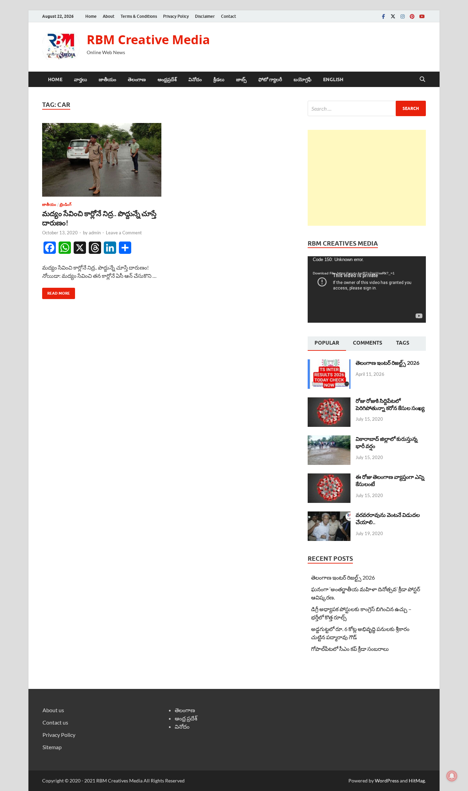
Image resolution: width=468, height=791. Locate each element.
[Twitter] (393, 16)
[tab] (327, 343)
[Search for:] (367, 108)
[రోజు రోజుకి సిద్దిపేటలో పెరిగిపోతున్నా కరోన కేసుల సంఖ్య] (329, 401)
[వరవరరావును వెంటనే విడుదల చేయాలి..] (329, 515)
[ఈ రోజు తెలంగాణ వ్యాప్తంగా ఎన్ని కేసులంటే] (329, 477)
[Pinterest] (412, 16)
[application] (367, 289)
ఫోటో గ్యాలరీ (270, 79)
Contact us (55, 722)
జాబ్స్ (241, 79)
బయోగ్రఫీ (302, 79)
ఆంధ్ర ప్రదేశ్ (186, 718)
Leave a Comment (124, 232)
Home (91, 16)
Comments (367, 343)
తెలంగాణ (137, 79)
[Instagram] (402, 16)
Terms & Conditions (139, 16)
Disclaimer (205, 16)
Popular (327, 343)
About (108, 16)
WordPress (387, 780)
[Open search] (422, 79)
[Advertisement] (367, 178)
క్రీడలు (218, 79)
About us (53, 710)
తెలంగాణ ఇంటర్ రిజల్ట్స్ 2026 (387, 362)
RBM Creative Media (148, 39)
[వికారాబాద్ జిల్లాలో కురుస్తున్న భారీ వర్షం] (329, 439)
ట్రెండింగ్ (65, 204)
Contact (228, 16)
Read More (56, 292)
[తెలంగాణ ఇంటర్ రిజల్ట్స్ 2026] (329, 363)
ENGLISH (333, 79)
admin (95, 232)
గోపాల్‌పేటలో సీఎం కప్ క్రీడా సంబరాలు (350, 648)
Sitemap (52, 747)
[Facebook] (383, 16)
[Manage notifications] (451, 775)
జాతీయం (107, 79)
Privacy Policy (176, 16)
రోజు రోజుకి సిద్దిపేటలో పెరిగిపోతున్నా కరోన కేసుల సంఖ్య (390, 404)
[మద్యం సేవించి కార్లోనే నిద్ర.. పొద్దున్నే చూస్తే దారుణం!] (101, 160)
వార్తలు (80, 79)
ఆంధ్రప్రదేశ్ (167, 79)
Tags (402, 343)
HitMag (417, 780)
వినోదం (195, 79)
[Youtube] (422, 16)
